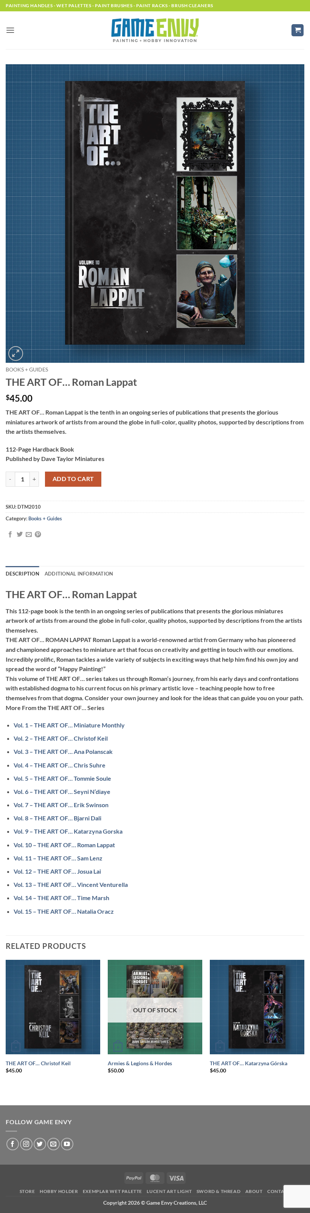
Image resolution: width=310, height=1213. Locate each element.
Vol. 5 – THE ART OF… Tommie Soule (62, 778)
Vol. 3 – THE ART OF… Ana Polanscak (63, 751)
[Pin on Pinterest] (38, 534)
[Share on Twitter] (20, 534)
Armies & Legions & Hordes (140, 1063)
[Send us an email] (53, 1144)
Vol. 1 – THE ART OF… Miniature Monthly (69, 725)
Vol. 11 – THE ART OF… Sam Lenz (58, 858)
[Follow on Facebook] (12, 1144)
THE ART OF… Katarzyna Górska (248, 1063)
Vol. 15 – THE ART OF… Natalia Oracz (64, 911)
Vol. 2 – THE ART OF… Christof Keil (61, 738)
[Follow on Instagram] (26, 1144)
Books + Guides (27, 370)
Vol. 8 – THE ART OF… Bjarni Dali (57, 818)
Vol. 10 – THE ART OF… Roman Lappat (64, 844)
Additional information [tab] (79, 574)
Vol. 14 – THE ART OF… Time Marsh (61, 897)
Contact (278, 1191)
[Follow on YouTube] (67, 1144)
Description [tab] (22, 574)
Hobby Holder (59, 1191)
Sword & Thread (219, 1191)
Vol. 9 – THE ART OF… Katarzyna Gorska (68, 831)
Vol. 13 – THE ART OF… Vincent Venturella (71, 884)
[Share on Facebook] (10, 534)
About (254, 1191)
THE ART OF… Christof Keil (38, 1063)
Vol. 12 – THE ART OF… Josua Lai (57, 871)
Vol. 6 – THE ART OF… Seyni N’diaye (62, 791)
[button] (10, 30)
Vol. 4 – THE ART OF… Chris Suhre (59, 765)
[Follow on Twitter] (40, 1144)
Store (27, 1191)
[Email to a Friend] (29, 534)
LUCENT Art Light (169, 1191)
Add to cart (73, 478)
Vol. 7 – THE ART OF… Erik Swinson (61, 804)
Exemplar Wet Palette (112, 1191)
